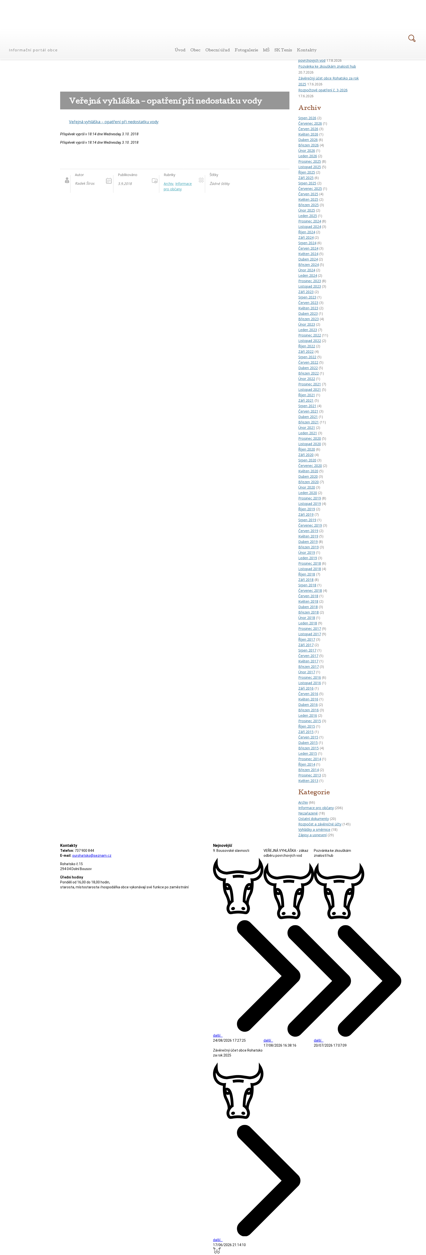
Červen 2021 (308, 411)
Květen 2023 (308, 308)
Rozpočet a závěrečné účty (319, 824)
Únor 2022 (306, 378)
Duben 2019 (308, 541)
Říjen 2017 (306, 639)
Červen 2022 (308, 362)
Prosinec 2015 (309, 720)
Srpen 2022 (307, 357)
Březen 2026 (308, 145)
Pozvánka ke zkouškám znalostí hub (327, 66)
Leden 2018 (307, 623)
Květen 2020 (308, 471)
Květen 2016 (308, 699)
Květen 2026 (308, 134)
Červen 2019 (308, 530)
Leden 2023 (307, 329)
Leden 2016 (307, 715)
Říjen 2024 (306, 232)
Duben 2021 (308, 416)
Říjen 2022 (306, 346)
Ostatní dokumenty (313, 818)
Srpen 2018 (307, 585)
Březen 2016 (308, 710)
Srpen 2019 (307, 520)
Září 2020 (306, 454)
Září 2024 (306, 237)
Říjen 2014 (306, 764)
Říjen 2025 (306, 172)
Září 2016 (306, 688)
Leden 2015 (307, 753)
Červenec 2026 (310, 123)
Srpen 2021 (307, 405)
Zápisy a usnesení (312, 835)
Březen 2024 (308, 264)
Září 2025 (306, 177)
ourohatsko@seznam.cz (91, 855)
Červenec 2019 (310, 525)
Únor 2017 (306, 672)
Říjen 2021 (306, 395)
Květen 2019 (308, 536)
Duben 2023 (308, 313)
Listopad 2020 (309, 443)
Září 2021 (306, 400)
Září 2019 (306, 514)
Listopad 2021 (309, 389)
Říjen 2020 (306, 449)
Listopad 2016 (309, 682)
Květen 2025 (308, 199)
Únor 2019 (306, 552)
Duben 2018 (308, 606)
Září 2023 (306, 291)
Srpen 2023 (307, 297)
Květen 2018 (308, 601)
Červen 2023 (308, 302)
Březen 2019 (308, 547)
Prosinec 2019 (309, 498)
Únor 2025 (306, 210)
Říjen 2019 (306, 509)
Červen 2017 (308, 655)
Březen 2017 (308, 666)
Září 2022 (306, 351)
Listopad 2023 (309, 286)
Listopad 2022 (309, 340)
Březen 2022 (308, 373)
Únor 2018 (306, 617)
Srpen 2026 (307, 118)
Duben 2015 (308, 742)
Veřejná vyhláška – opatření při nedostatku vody (114, 121)
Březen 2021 (308, 422)
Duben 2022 (308, 367)
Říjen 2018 (306, 574)
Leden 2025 (307, 215)
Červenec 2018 (310, 590)
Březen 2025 (308, 204)
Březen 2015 (308, 748)
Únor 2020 (306, 487)
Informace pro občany (316, 807)
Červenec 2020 (310, 465)
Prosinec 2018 (309, 563)
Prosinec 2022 (309, 335)
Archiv (303, 802)
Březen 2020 (308, 481)
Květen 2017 (308, 661)
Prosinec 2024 (309, 221)
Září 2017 (306, 644)
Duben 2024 (308, 259)
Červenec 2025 (310, 188)
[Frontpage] (34, 42)
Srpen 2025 (307, 183)
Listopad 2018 (309, 568)
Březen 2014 (308, 769)
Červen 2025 (308, 194)
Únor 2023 (306, 324)
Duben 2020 (308, 476)
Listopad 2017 (309, 634)
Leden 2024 (307, 275)
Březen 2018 (308, 612)
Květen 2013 (308, 780)
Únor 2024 (306, 270)
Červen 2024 (308, 248)
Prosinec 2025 (309, 161)
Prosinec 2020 (309, 438)
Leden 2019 (307, 558)
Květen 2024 (308, 253)
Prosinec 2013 (309, 775)
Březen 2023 (308, 319)
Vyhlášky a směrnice (314, 829)
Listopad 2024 (309, 226)
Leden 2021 (307, 433)
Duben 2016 (308, 704)
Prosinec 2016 (309, 677)
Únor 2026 (306, 150)
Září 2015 (306, 731)
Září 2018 (306, 579)
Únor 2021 (306, 427)
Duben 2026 (308, 139)
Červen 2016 (308, 693)
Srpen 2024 (307, 242)
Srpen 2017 (307, 650)
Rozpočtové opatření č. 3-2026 (323, 90)
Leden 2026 (307, 156)
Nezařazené (308, 813)
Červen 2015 (308, 737)
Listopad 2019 (309, 503)
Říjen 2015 (306, 726)
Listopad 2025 (309, 166)
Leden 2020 (307, 492)
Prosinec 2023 (309, 281)
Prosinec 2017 (309, 628)
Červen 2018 (308, 596)
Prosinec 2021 (309, 384)
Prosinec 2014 (309, 759)
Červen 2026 (308, 128)
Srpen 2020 (307, 460)
